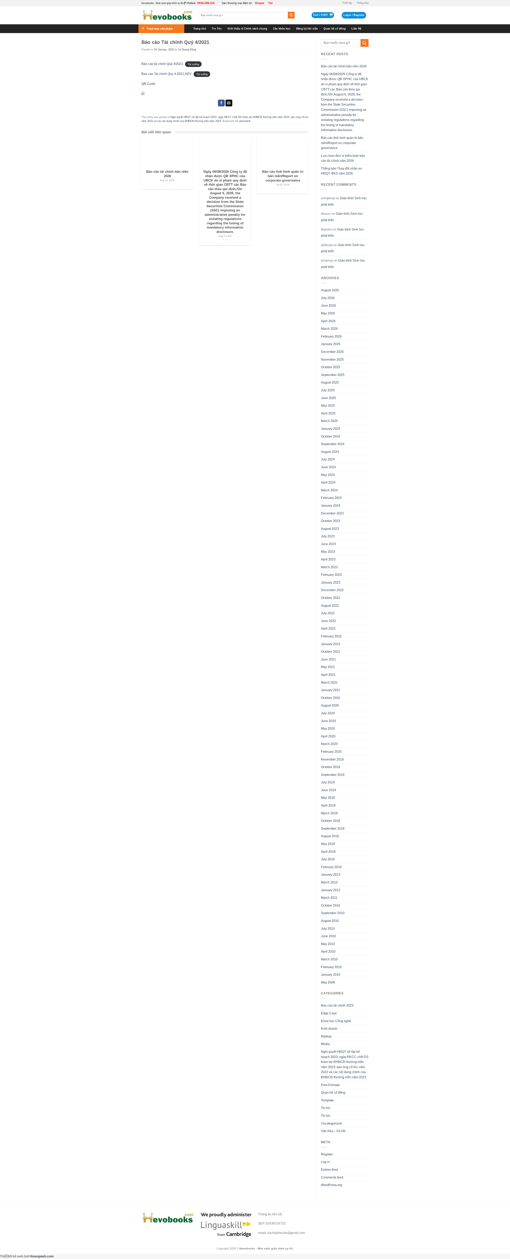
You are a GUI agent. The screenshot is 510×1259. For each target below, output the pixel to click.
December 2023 (332, 513)
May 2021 (328, 667)
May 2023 (328, 551)
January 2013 (330, 874)
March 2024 (329, 490)
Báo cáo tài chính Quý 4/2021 (162, 64)
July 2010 (328, 928)
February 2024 (331, 497)
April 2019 (328, 805)
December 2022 (332, 590)
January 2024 (330, 505)
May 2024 (328, 475)
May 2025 (328, 405)
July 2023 (328, 536)
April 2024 (328, 482)
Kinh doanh (329, 1028)
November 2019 (332, 759)
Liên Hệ (356, 28)
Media (325, 1044)
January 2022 (330, 644)
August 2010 (330, 920)
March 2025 (329, 421)
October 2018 (330, 820)
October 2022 (330, 598)
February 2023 (331, 574)
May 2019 (328, 797)
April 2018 (328, 851)
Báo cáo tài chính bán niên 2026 (344, 66)
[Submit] (365, 43)
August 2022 (330, 605)
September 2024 (332, 444)
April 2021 (328, 674)
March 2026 (329, 328)
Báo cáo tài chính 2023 (337, 1005)
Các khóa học (281, 28)
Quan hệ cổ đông (335, 28)
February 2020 (331, 751)
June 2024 (328, 467)
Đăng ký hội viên (307, 28)
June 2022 (328, 621)
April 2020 (328, 736)
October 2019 (330, 767)
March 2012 (329, 882)
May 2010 (328, 944)
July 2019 (328, 782)
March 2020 (329, 744)
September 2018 (332, 828)
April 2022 (328, 628)
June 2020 (328, 721)
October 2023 (330, 521)
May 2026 (328, 313)
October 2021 (330, 651)
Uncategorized (331, 1123)
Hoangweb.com (42, 1256)
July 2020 (328, 713)
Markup (326, 1036)
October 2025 (330, 367)
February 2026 (331, 336)
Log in (325, 1162)
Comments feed (332, 1177)
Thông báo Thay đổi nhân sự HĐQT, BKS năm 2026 (341, 171)
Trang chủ (199, 28)
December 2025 (332, 351)
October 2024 (330, 436)
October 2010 (330, 905)
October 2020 (330, 698)
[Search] (291, 15)
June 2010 (328, 936)
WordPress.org (331, 1185)
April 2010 (328, 951)
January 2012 (330, 890)
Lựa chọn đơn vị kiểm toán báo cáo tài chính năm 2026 (343, 158)
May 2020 (328, 728)
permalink (245, 121)
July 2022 (328, 613)
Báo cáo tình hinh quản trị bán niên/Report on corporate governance (342, 143)
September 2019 (332, 774)
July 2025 (328, 390)
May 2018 (328, 844)
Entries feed (329, 1169)
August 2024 (330, 451)
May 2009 (328, 982)
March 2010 (329, 959)
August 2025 (330, 382)
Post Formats (330, 1085)
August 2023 (330, 528)
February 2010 (331, 967)
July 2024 (328, 459)
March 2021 (329, 682)
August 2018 (330, 836)
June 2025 (328, 398)
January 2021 (330, 690)
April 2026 (328, 321)
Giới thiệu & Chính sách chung (247, 28)
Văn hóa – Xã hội (333, 1131)
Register (327, 1154)
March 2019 (329, 813)
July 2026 (328, 298)
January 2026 (330, 344)
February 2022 (331, 636)
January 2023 (330, 582)
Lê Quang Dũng (187, 49)
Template (327, 1100)
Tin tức (326, 1108)
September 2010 (332, 913)
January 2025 (330, 428)
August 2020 (330, 705)
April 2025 (328, 413)
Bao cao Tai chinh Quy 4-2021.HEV (166, 74)
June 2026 (328, 305)
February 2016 (331, 867)
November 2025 (332, 359)
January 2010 (330, 974)
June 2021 (328, 659)
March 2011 (329, 897)
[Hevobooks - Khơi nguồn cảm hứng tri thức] (167, 15)
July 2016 (328, 859)
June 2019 (328, 790)
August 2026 (330, 290)
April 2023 (328, 559)
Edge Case (329, 1013)
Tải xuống (193, 64)
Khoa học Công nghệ (336, 1021)
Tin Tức (217, 28)
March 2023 (329, 567)
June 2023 (328, 544)
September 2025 (332, 375)
